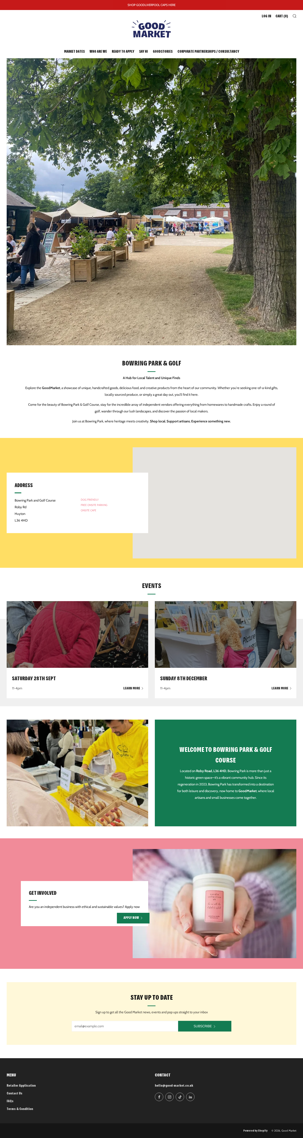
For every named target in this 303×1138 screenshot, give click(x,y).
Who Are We (98, 52)
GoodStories (163, 52)
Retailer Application (21, 1086)
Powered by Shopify (255, 1131)
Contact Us (14, 1093)
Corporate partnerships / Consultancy (208, 52)
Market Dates (74, 52)
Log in (266, 16)
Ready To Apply (123, 52)
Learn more (131, 688)
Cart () (281, 16)
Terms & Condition (20, 1109)
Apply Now (131, 918)
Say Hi (143, 52)
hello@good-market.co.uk (174, 1086)
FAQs (10, 1101)
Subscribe (203, 1026)
